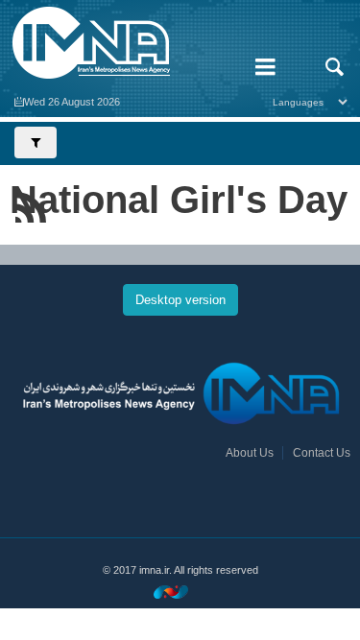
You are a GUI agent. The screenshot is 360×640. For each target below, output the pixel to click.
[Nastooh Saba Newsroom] (180, 591)
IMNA (120, 43)
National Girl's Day (179, 199)
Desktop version (180, 300)
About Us (250, 453)
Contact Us (321, 453)
